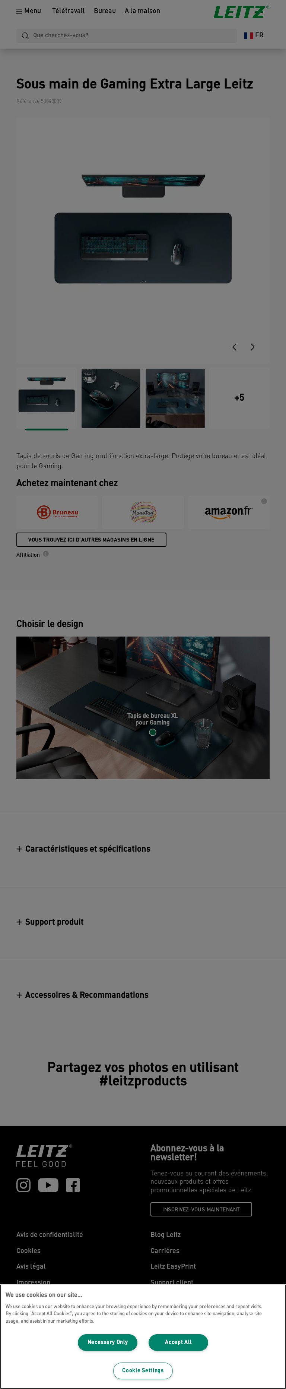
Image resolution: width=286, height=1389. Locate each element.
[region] (143, 1336)
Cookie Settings (143, 1371)
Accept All (178, 1342)
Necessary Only (108, 1342)
